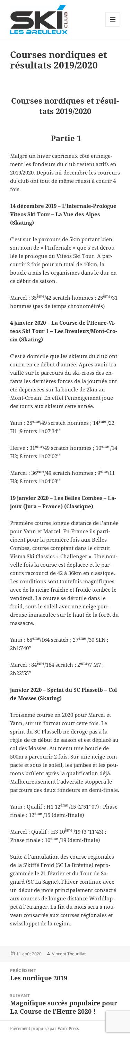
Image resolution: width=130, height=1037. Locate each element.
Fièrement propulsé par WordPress (44, 1028)
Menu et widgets (113, 26)
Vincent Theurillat (69, 954)
